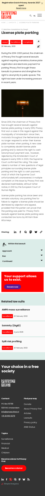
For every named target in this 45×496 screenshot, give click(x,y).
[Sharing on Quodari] (25, 232)
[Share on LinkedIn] (15, 232)
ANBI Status (29, 427)
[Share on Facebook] (20, 232)
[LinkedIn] (2, 479)
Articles (27, 413)
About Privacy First (33, 408)
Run (4, 256)
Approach (7, 251)
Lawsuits (28, 418)
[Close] (42, 3)
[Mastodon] (19, 479)
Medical (5, 448)
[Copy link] (41, 232)
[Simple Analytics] (10, 483)
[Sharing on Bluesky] (35, 232)
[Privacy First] (8, 15)
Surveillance (15, 42)
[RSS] (28, 479)
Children (5, 452)
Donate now (12, 287)
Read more (21, 8)
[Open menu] (39, 15)
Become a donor (14, 468)
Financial (5, 443)
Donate (27, 404)
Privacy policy (30, 422)
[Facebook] (6, 479)
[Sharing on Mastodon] (30, 232)
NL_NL (34, 15)
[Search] (31, 15)
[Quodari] (15, 479)
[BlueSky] (24, 479)
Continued (7, 261)
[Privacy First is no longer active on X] (10, 479)
